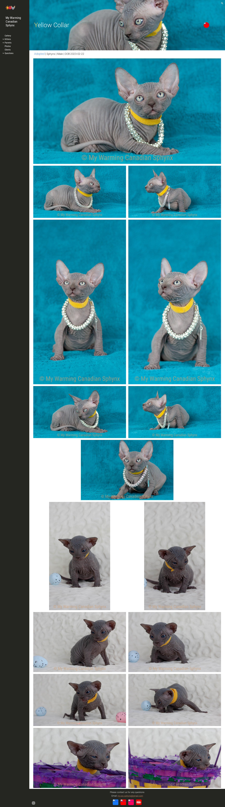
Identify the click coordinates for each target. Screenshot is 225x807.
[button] (222, 3)
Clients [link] (8, 49)
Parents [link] (8, 42)
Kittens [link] (8, 39)
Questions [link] (9, 53)
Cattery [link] (8, 35)
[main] (87, 25)
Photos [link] (8, 46)
